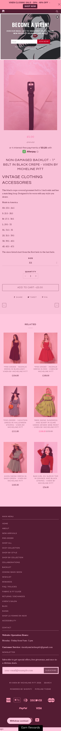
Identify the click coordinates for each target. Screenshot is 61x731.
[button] (57, 17)
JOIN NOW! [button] (43, 41)
